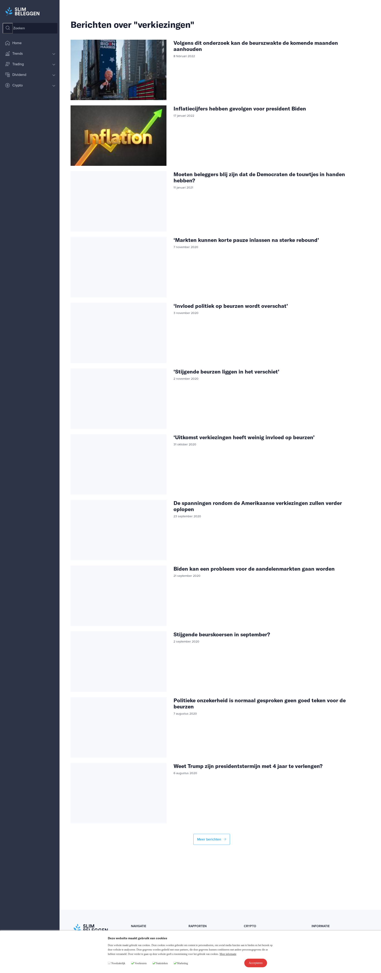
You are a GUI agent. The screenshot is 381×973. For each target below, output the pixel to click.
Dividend (19, 75)
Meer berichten (209, 839)
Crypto (17, 85)
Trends (17, 54)
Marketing (182, 963)
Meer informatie (228, 954)
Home (17, 43)
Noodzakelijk (118, 963)
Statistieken (162, 963)
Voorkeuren (140, 963)
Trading (18, 64)
